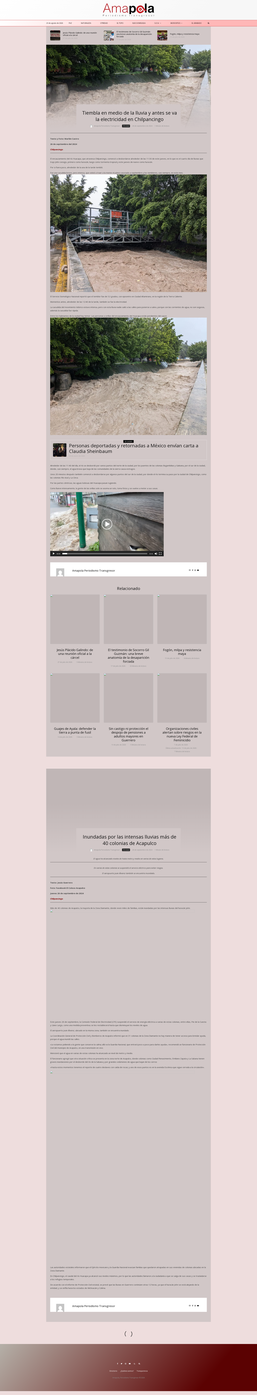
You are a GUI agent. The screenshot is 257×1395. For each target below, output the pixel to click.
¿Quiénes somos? (127, 1371)
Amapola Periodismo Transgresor (107, 126)
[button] (107, 524)
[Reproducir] (53, 553)
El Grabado (197, 23)
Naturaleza (86, 23)
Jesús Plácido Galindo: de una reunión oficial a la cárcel (80, 33)
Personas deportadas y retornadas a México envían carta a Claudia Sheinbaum (133, 448)
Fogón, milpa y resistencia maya (184, 34)
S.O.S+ (156, 23)
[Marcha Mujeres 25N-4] (182, 698)
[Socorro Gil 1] (109, 36)
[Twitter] (121, 1363)
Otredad (104, 23)
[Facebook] (117, 1363)
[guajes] (75, 698)
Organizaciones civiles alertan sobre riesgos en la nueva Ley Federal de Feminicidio (182, 734)
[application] (107, 524)
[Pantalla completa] (160, 553)
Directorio (113, 1371)
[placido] (55, 35)
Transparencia (142, 1371)
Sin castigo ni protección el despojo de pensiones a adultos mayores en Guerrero (128, 734)
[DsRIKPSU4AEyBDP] (59, 450)
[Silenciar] (156, 553)
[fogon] (162, 35)
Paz (70, 23)
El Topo (120, 23)
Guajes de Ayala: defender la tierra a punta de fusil (75, 731)
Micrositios (175, 23)
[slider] (104, 553)
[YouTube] (130, 1363)
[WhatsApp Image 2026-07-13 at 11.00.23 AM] (128, 698)
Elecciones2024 (139, 23)
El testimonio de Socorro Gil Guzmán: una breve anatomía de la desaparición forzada (134, 34)
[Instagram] (126, 1363)
